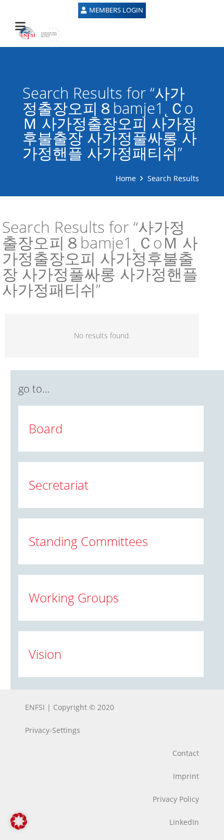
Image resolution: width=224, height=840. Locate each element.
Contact (185, 753)
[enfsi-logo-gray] (34, 34)
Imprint (186, 776)
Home (126, 178)
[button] (19, 821)
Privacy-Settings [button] (52, 730)
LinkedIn (184, 822)
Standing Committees (88, 541)
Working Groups (74, 597)
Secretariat (59, 484)
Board (46, 428)
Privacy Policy (176, 799)
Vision (45, 653)
